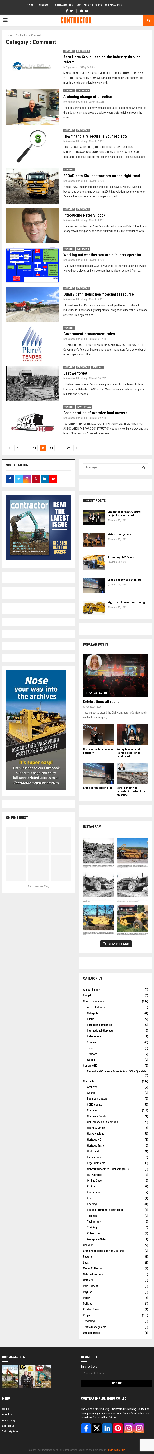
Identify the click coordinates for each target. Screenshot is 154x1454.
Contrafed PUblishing (76, 101)
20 (51, 448)
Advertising (8, 1420)
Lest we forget (75, 373)
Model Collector (92, 1268)
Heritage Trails (96, 1145)
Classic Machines (93, 1001)
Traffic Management (94, 1327)
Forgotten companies (99, 1024)
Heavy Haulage (84, 407)
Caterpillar (93, 1013)
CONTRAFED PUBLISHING (89, 5)
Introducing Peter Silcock (84, 215)
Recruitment (94, 1192)
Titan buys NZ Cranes (122, 557)
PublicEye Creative (116, 1450)
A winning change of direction (87, 96)
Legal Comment (96, 1163)
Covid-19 (88, 1245)
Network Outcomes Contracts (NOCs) (108, 1169)
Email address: (89, 1366)
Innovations (94, 1157)
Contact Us (8, 1425)
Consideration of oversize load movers (95, 412)
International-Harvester (100, 1030)
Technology (94, 1221)
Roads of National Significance (105, 1209)
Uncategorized (91, 1332)
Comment (69, 51)
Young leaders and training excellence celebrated (128, 753)
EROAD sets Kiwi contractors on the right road (101, 175)
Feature (87, 1256)
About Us (7, 1414)
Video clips (93, 1233)
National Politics (93, 1274)
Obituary (88, 1280)
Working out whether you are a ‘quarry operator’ (102, 254)
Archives (92, 1087)
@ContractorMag (38, 886)
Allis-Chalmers (96, 1007)
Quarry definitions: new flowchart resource (98, 294)
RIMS (90, 1198)
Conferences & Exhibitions (102, 1122)
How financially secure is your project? (95, 136)
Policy (86, 1297)
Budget (87, 995)
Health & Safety (96, 1127)
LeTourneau (94, 1036)
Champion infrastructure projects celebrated (124, 513)
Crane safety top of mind (124, 579)
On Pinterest (17, 817)
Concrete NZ (90, 1065)
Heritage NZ (94, 1139)
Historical (97, 367)
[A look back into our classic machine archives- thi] (98, 854)
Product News (91, 1309)
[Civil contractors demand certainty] (98, 734)
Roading (92, 1204)
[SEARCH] (143, 467)
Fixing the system (119, 534)
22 (68, 448)
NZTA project (94, 1174)
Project (87, 1315)
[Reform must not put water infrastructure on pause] (132, 773)
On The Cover (95, 1180)
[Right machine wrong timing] (94, 608)
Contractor (83, 51)
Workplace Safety (97, 1239)
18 (34, 448)
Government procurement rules (89, 333)
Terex (90, 1048)
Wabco (91, 1059)
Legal (86, 1262)
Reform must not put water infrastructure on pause (131, 791)
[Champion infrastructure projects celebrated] (94, 517)
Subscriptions (10, 1431)
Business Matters (97, 1098)
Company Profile (96, 1116)
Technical (92, 1215)
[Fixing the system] (94, 540)
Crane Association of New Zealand (103, 1250)
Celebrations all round (101, 701)
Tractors (92, 1054)
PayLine (87, 1292)
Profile (91, 1186)
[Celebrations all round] (115, 675)
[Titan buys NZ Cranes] (94, 562)
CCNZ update (94, 1104)
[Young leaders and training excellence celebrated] (132, 734)
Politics (87, 1303)
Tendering (89, 1321)
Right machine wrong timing (127, 602)
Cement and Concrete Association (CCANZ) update (116, 1071)
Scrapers (92, 1042)
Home (5, 1408)
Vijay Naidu (72, 67)
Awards (91, 1092)
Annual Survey (91, 989)
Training (92, 1227)
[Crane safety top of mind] (94, 585)
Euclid (90, 1019)
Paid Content (90, 1286)
